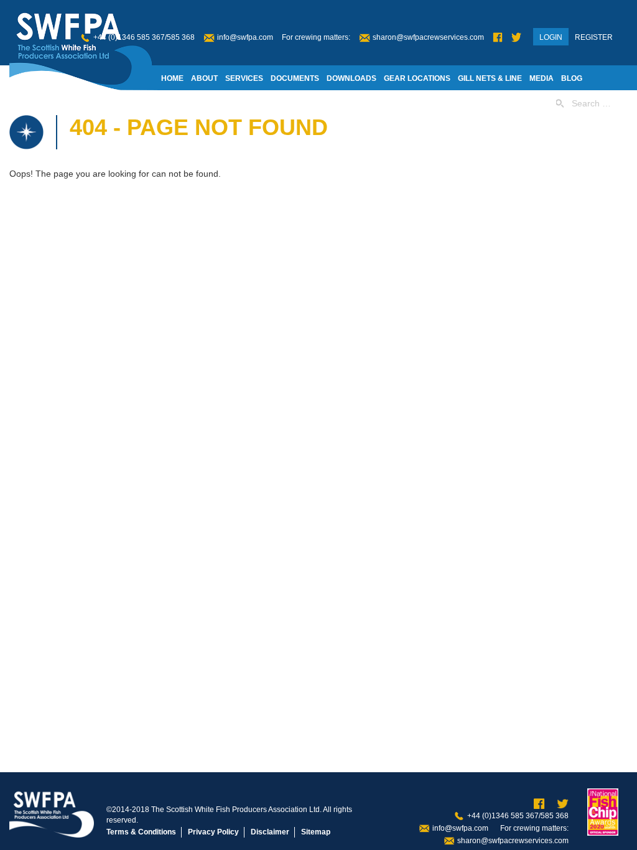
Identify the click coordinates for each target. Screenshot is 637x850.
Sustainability (237, 103)
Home (172, 78)
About (204, 78)
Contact (294, 103)
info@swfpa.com (245, 37)
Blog (571, 78)
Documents (295, 78)
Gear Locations (417, 78)
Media (541, 78)
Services (244, 78)
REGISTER (594, 37)
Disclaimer (270, 832)
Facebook (498, 37)
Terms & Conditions (141, 832)
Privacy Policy (213, 832)
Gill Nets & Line (490, 78)
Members (180, 103)
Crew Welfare (349, 103)
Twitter (516, 37)
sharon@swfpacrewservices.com (428, 37)
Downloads (351, 78)
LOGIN (550, 37)
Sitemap (315, 832)
